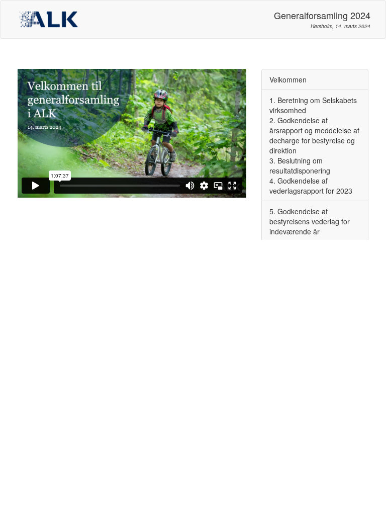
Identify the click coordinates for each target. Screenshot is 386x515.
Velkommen (288, 79)
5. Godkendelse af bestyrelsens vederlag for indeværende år (309, 221)
